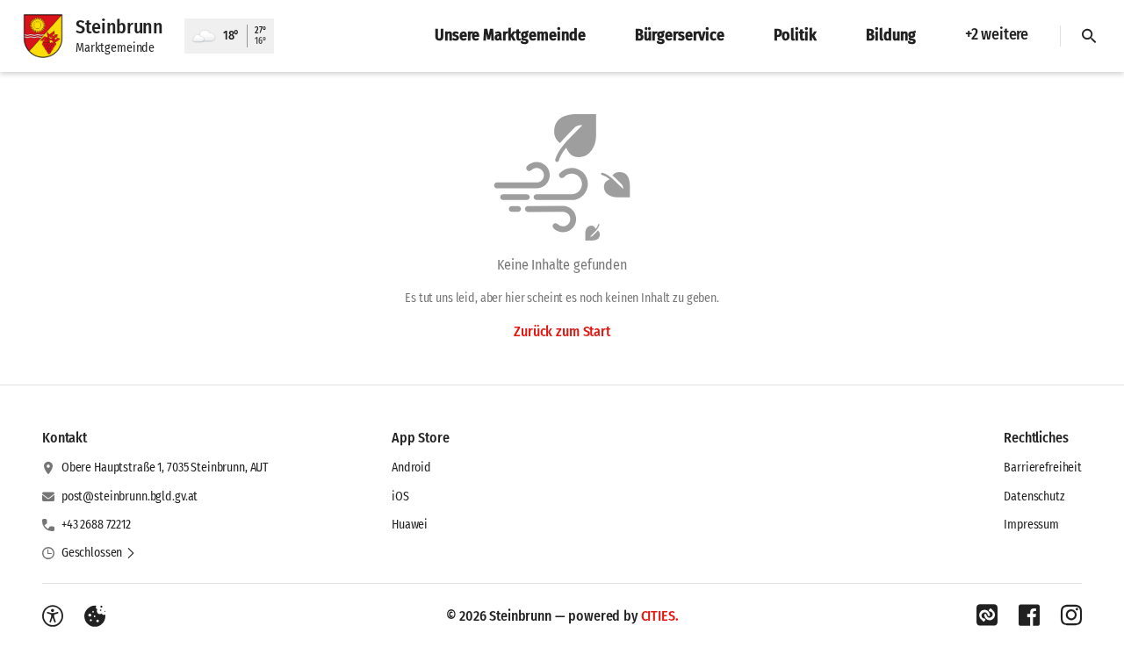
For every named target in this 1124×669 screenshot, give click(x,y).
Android (411, 467)
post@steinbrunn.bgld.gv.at (129, 496)
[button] (98, 553)
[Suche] (1089, 36)
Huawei (410, 524)
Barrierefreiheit (1043, 467)
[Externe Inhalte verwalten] (94, 616)
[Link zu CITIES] (987, 615)
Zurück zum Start (561, 331)
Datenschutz (1034, 496)
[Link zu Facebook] (1029, 615)
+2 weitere (996, 34)
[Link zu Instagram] (1071, 615)
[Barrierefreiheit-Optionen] (52, 616)
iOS (400, 496)
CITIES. (660, 616)
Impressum (1031, 524)
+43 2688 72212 (96, 524)
